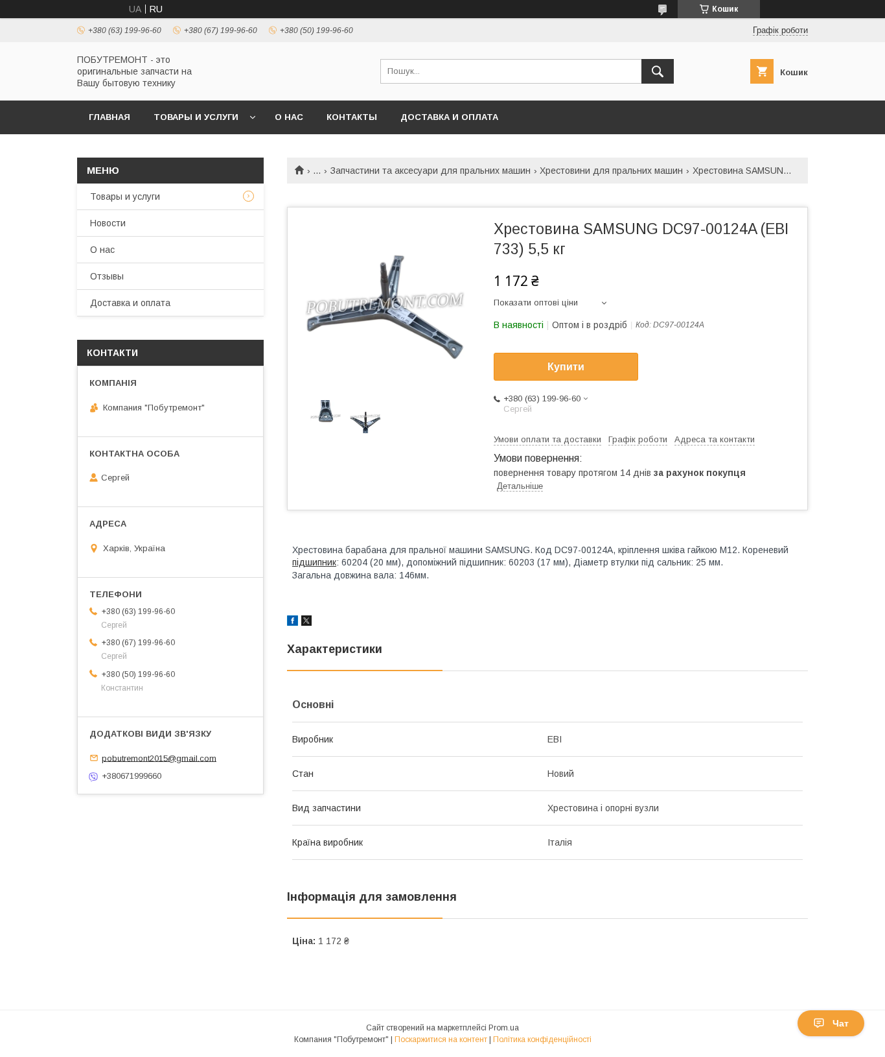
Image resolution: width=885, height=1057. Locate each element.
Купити (565, 366)
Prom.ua (503, 1027)
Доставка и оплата (449, 117)
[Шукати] (657, 71)
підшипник (314, 562)
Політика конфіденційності (542, 1039)
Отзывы (107, 276)
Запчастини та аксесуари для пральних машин (430, 170)
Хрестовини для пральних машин (611, 170)
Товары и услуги (196, 117)
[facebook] (292, 622)
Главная (109, 117)
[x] (306, 622)
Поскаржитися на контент (441, 1039)
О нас (289, 117)
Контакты (352, 117)
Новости (108, 223)
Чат (841, 1023)
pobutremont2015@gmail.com (159, 758)
